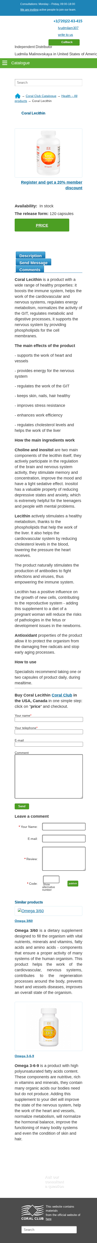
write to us (65, 35)
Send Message (33, 263)
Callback (67, 42)
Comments (29, 270)
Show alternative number (48, 887)
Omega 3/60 (24, 921)
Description (30, 256)
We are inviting (29, 9)
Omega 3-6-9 (24, 1056)
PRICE (42, 225)
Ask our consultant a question (54, 1181)
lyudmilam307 (68, 28)
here (48, 1219)
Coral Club (62, 695)
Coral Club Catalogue (41, 96)
